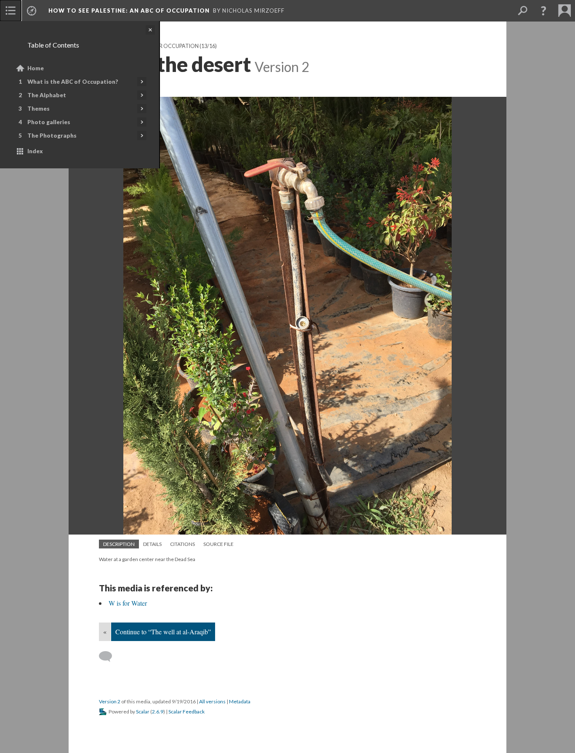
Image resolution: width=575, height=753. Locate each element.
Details (152, 544)
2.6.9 (157, 711)
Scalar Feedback (186, 711)
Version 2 (109, 701)
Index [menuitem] (35, 151)
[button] (543, 10)
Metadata (239, 701)
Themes (38, 108)
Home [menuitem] (35, 68)
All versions (212, 701)
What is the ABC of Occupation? (72, 81)
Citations (182, 544)
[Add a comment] (109, 656)
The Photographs (52, 135)
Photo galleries (48, 122)
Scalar (142, 711)
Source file (218, 544)
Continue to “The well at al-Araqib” (163, 631)
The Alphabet (46, 95)
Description (119, 544)
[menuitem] (10, 10)
